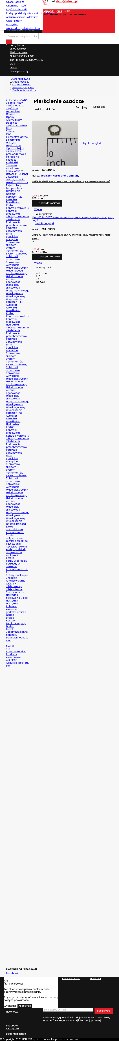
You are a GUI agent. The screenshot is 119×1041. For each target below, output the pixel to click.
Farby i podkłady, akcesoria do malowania (23, 13)
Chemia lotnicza (16, 5)
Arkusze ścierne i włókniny (22, 17)
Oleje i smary (14, 21)
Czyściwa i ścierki (16, 9)
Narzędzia (12, 24)
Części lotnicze (15, 2)
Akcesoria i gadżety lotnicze (23, 28)
